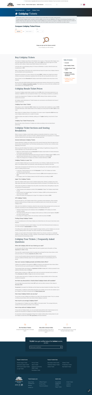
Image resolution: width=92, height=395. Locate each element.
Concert (28, 10)
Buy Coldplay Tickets (69, 65)
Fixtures (23, 4)
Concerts (67, 62)
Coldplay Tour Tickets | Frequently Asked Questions (70, 80)
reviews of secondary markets (30, 84)
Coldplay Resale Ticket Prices (70, 69)
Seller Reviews (40, 4)
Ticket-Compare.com (19, 10)
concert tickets (28, 226)
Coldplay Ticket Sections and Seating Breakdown (69, 74)
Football (19, 4)
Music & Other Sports (31, 4)
